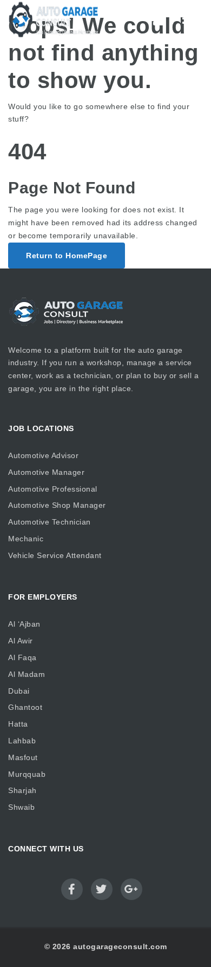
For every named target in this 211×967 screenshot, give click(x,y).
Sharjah (22, 790)
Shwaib (21, 807)
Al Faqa (22, 657)
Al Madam (26, 674)
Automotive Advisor (43, 455)
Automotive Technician (49, 522)
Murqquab (26, 774)
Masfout (23, 757)
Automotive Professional (52, 489)
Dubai (19, 691)
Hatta (18, 724)
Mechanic (25, 538)
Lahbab (22, 740)
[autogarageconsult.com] (54, 19)
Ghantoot (25, 707)
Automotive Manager (46, 472)
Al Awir (20, 640)
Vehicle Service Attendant (55, 555)
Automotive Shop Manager (57, 505)
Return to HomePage (66, 255)
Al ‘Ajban (24, 624)
